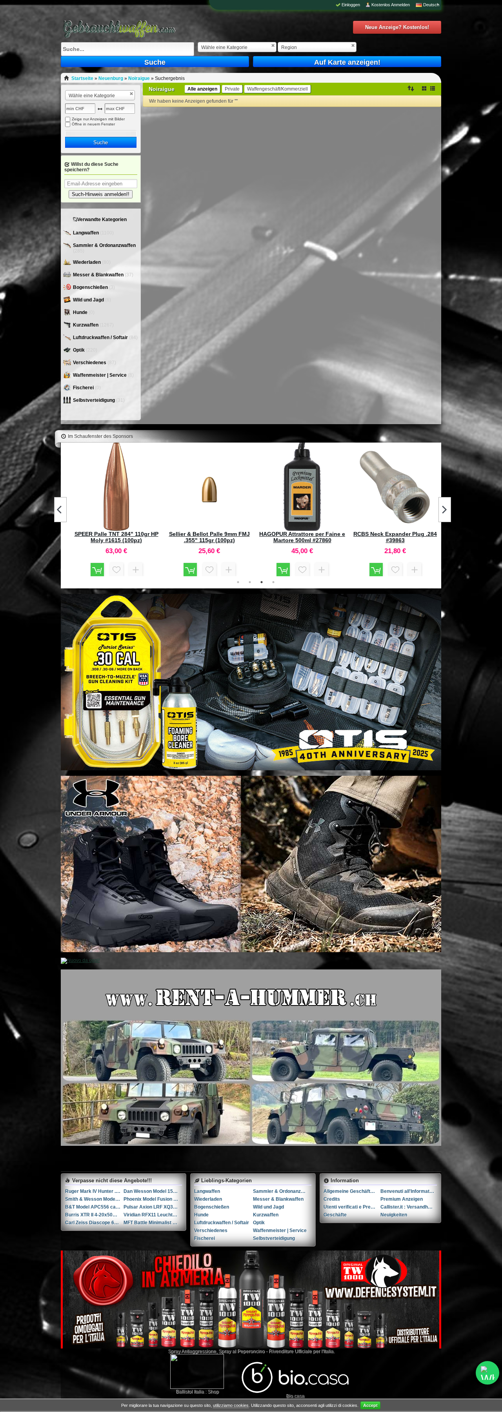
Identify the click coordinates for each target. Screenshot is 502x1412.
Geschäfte (335, 1215)
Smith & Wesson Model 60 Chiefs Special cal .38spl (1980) (94, 1199)
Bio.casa (295, 1396)
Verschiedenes (90, 362)
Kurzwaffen (86, 325)
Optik (79, 350)
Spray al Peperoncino (241, 1351)
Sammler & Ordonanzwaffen (104, 245)
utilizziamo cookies (231, 1405)
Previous (60, 509)
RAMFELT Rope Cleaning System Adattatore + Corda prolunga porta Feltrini (209, 537)
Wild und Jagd (89, 300)
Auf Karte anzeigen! (347, 62)
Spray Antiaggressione (192, 1351)
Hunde (81, 312)
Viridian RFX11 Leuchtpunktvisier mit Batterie (153, 1215)
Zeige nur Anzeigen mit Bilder (98, 119)
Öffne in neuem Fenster (93, 124)
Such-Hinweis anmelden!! (100, 194)
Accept (370, 1405)
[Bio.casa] (295, 1391)
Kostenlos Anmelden (390, 4)
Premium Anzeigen (401, 1199)
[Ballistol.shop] (197, 1371)
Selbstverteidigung (94, 400)
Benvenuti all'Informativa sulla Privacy (408, 1191)
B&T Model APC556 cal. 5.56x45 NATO (94, 1207)
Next (444, 509)
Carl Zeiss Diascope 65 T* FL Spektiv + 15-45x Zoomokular (94, 1222)
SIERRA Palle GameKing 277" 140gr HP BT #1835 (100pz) (116, 537)
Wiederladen (87, 262)
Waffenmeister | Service (100, 375)
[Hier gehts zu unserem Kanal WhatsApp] (487, 1373)
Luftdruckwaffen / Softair (101, 337)
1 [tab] (238, 582)
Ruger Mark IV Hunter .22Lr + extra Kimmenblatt (94, 1191)
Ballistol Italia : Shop (197, 1391)
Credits (332, 1199)
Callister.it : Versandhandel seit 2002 (408, 1207)
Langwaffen (86, 233)
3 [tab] (262, 582)
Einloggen (351, 4)
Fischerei (84, 387)
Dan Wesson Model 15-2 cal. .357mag (153, 1191)
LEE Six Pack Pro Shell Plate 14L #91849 (395, 537)
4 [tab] (273, 582)
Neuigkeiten (393, 1215)
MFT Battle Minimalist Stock (153, 1222)
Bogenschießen (91, 287)
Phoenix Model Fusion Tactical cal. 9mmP (153, 1199)
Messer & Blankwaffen (99, 275)
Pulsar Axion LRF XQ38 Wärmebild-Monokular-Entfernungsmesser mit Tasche (153, 1207)
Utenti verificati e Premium (352, 1207)
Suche (155, 62)
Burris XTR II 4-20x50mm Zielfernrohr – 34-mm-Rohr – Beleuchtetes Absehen (94, 1215)
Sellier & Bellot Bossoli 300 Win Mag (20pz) (302, 537)
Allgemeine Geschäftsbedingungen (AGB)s (352, 1191)
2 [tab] (250, 582)
